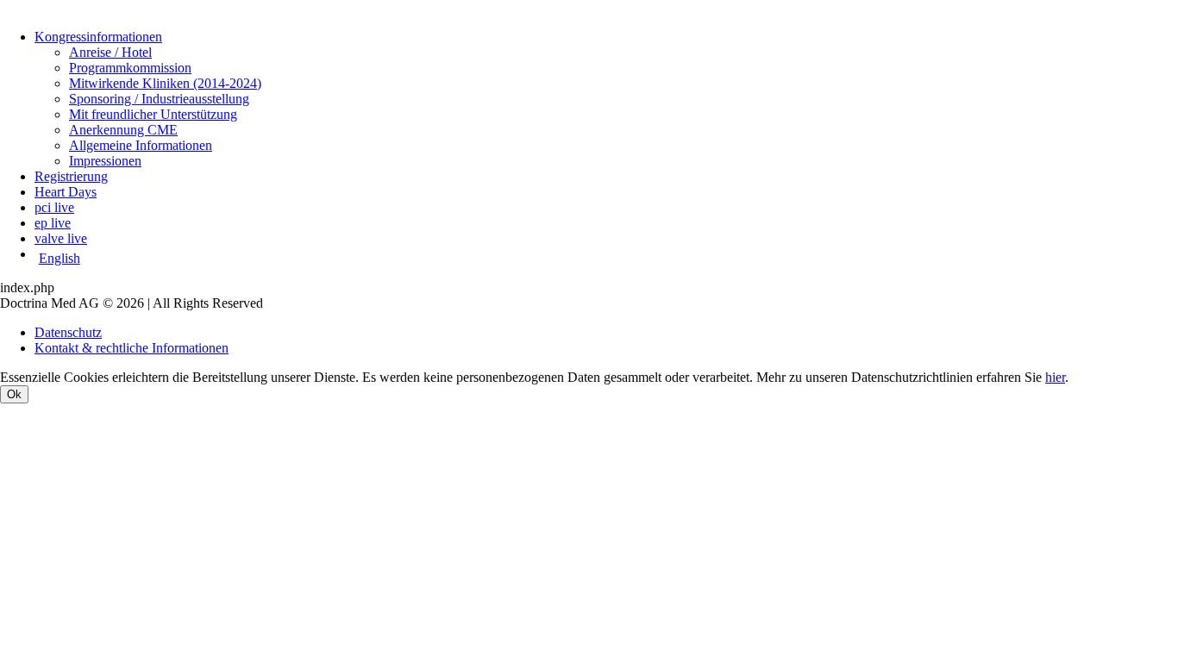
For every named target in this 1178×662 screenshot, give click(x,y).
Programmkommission (130, 67)
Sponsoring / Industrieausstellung (159, 98)
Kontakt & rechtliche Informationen (131, 347)
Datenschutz (68, 332)
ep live (52, 222)
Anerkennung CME (123, 129)
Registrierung (71, 176)
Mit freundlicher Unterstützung (153, 114)
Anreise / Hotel (110, 52)
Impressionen (105, 160)
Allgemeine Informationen (140, 145)
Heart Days (65, 191)
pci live (54, 207)
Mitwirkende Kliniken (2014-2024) (165, 83)
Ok (14, 394)
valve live (60, 238)
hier (1055, 377)
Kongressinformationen (98, 36)
